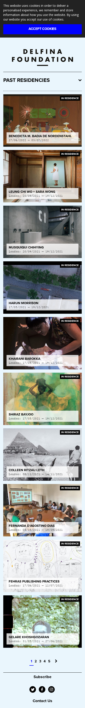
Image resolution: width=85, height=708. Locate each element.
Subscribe (42, 676)
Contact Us (42, 700)
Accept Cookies (42, 29)
